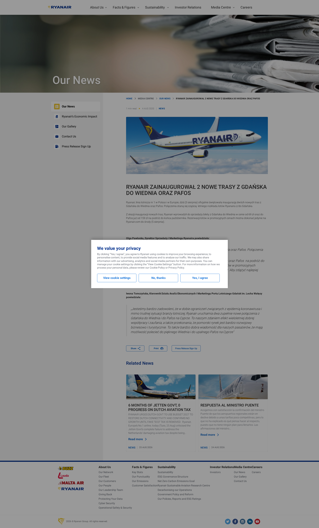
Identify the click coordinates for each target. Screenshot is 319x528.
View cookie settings (117, 278)
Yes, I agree (200, 278)
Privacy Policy (176, 267)
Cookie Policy (157, 267)
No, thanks (158, 278)
